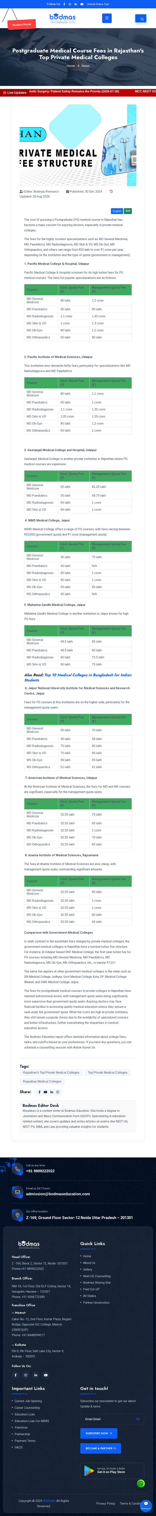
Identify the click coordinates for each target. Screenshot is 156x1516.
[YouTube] (46, 1375)
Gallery (87, 1269)
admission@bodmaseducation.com (58, 1194)
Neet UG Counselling (97, 1276)
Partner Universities (96, 1302)
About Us (89, 1263)
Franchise (21, 1427)
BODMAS (49, 1501)
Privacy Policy (105, 1503)
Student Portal (21, 25)
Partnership (22, 1434)
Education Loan (25, 1414)
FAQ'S (19, 1447)
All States (89, 1296)
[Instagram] (25, 1375)
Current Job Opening (28, 1401)
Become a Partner (99, 1448)
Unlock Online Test (98, 4)
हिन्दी (128, 211)
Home (71, 65)
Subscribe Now (97, 1433)
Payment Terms (25, 1441)
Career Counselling (27, 1408)
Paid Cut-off (91, 1289)
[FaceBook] (15, 1375)
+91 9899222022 (40, 1171)
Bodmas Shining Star (97, 1282)
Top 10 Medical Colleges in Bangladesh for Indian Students (77, 677)
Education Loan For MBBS (32, 1421)
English (117, 211)
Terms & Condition (132, 1503)
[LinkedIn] (36, 1375)
